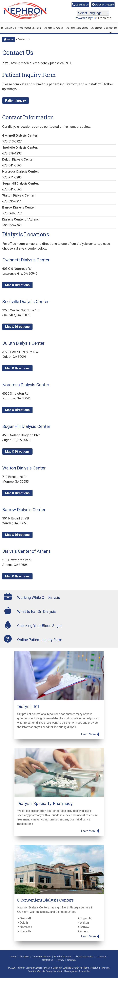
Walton (84, 922)
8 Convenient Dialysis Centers (45, 900)
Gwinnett (25, 918)
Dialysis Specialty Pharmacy (45, 803)
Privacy (60, 960)
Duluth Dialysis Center (23, 343)
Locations (96, 27)
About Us (10, 27)
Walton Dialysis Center (24, 467)
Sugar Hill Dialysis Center (26, 426)
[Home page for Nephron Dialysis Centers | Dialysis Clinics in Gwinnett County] (2, 28)
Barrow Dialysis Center (23, 509)
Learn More (88, 734)
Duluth (23, 922)
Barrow (84, 927)
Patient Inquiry (104, 4)
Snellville (25, 931)
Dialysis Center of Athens (26, 551)
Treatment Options (29, 27)
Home (10, 39)
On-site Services (53, 27)
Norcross (25, 927)
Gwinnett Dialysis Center (26, 259)
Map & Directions (17, 285)
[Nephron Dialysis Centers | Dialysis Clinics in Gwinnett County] (25, 19)
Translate (104, 18)
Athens (84, 931)
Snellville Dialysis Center (25, 301)
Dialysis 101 (28, 706)
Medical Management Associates (73, 971)
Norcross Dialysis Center (25, 384)
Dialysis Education (77, 27)
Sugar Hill (85, 918)
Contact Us (81, 4)
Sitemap (71, 960)
